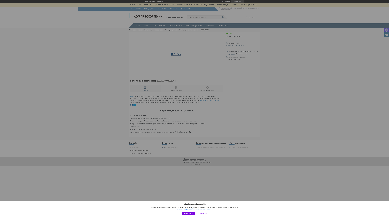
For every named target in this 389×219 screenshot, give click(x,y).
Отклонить (203, 213)
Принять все (188, 213)
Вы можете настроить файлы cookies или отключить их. (193, 209)
